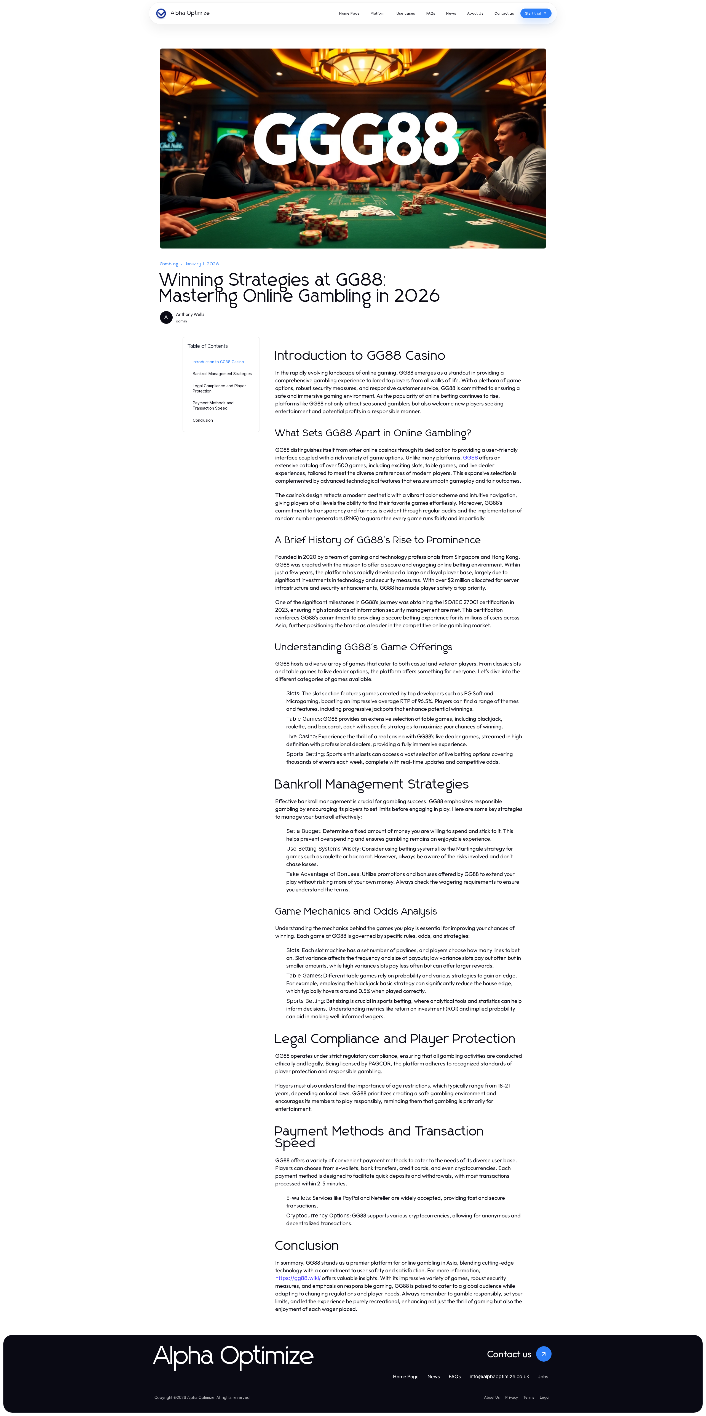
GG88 (470, 457)
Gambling (169, 264)
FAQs (455, 1376)
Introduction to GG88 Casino (218, 361)
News (433, 1376)
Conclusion (203, 420)
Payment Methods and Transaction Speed (213, 405)
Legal (544, 1397)
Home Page (406, 1376)
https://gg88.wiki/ (298, 1278)
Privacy (511, 1397)
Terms (528, 1397)
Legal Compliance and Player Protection (219, 388)
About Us (492, 1397)
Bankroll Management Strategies (222, 373)
